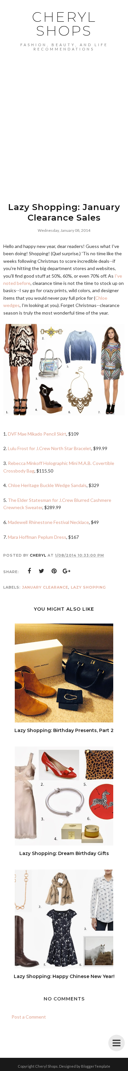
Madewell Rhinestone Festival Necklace (48, 522)
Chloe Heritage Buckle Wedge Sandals (47, 485)
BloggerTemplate (95, 1066)
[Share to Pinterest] (54, 571)
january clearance (45, 587)
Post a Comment (28, 1017)
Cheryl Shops (64, 23)
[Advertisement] (64, 118)
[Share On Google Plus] (66, 571)
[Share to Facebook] (29, 571)
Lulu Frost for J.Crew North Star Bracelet (49, 448)
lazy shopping (88, 587)
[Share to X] (41, 571)
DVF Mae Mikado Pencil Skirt (37, 434)
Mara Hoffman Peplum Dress (37, 537)
